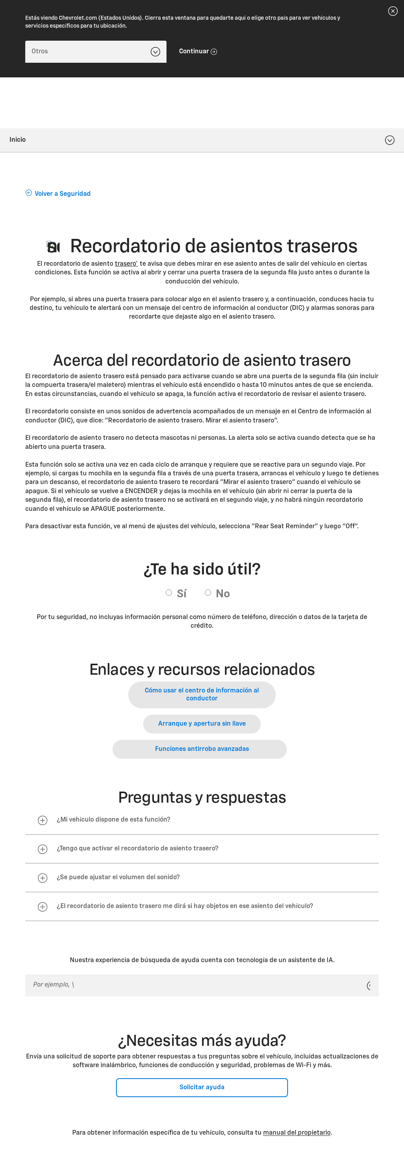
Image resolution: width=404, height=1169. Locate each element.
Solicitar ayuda (202, 1088)
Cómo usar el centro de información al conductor (202, 695)
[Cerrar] (393, 11)
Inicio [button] (17, 140)
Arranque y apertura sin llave (202, 724)
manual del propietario (297, 1133)
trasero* (126, 264)
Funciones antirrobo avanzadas (202, 749)
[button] (126, 264)
